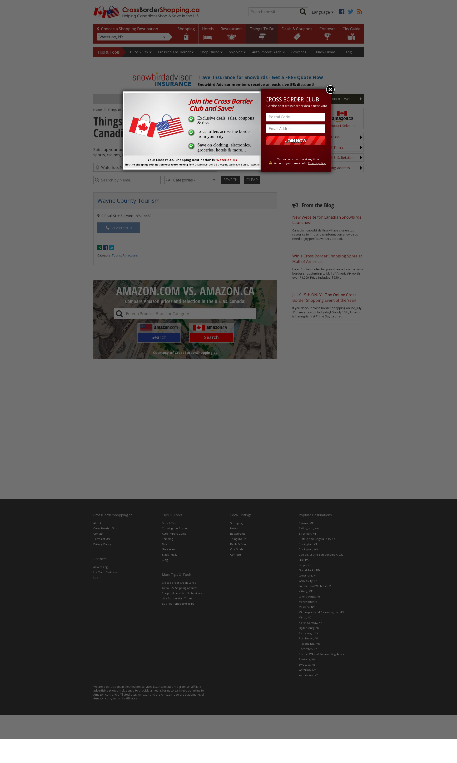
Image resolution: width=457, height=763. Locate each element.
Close (330, 90)
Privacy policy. (317, 163)
